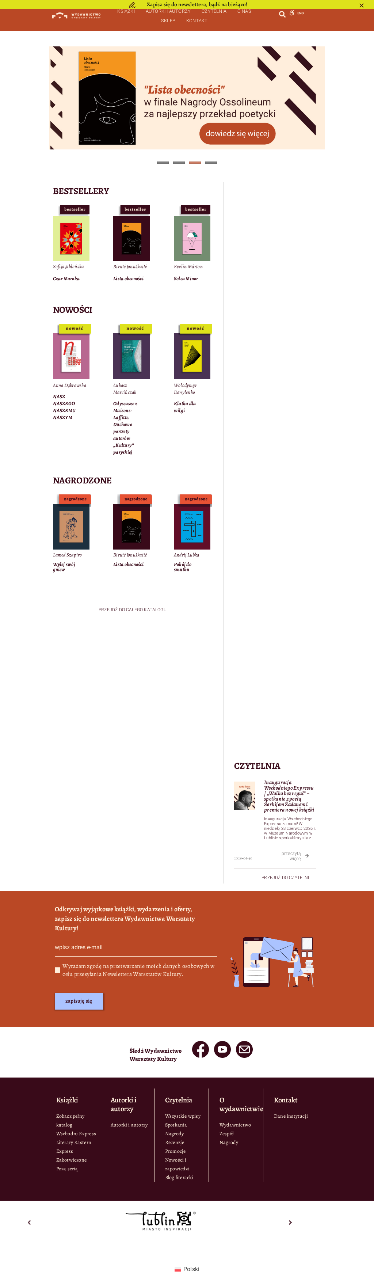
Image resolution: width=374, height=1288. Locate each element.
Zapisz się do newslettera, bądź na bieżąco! (197, 4)
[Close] (361, 5)
